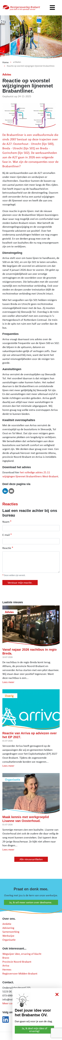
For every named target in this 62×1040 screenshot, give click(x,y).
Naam (5, 521)
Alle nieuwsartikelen (31, 859)
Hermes (6, 969)
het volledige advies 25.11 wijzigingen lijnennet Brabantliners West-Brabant (30, 474)
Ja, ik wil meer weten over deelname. (31, 902)
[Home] (21, 7)
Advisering (8, 928)
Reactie (6, 548)
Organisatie (9, 939)
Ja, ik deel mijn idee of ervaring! (34, 1029)
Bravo (5, 957)
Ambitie (6, 924)
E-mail (6, 535)
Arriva (5, 965)
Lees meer (8, 682)
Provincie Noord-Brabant (16, 961)
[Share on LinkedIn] (5, 491)
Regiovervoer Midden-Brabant (19, 973)
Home (5, 62)
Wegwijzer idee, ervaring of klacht (21, 954)
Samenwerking (10, 931)
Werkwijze (8, 935)
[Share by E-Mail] (11, 491)
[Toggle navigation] (52, 7)
